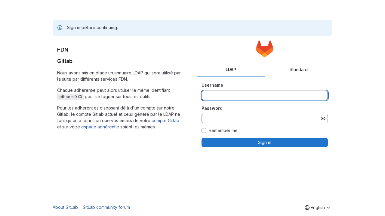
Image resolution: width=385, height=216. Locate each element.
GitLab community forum (106, 207)
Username (212, 85)
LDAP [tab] (231, 69)
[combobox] (317, 207)
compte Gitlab (165, 120)
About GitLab (65, 207)
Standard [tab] (299, 69)
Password (212, 108)
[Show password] (323, 118)
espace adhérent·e (100, 126)
